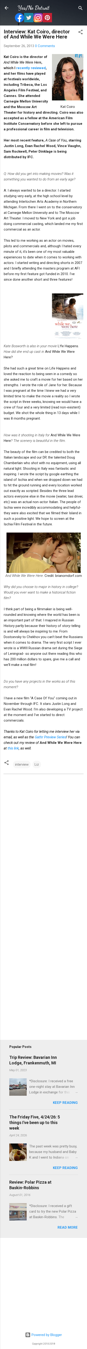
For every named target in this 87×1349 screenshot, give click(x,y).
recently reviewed (31, 68)
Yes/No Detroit (33, 7)
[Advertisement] (43, 1285)
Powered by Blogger (46, 1335)
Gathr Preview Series (50, 737)
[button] (80, 32)
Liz (37, 764)
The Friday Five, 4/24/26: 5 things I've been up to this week (34, 1123)
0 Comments (45, 46)
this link (13, 748)
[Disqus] (43, 841)
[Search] (80, 8)
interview (22, 764)
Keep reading (65, 1103)
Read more (68, 1227)
